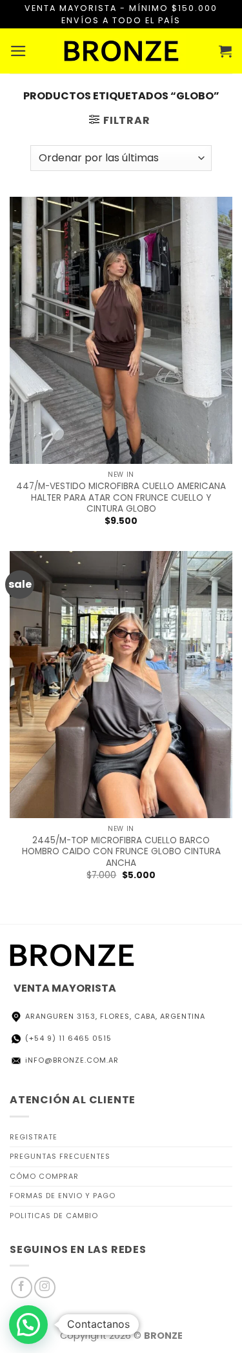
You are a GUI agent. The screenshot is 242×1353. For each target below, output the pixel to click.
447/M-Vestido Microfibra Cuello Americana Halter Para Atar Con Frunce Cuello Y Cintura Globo (121, 498)
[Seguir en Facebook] (21, 1287)
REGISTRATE (33, 1137)
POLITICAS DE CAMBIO (54, 1215)
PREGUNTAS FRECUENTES (60, 1156)
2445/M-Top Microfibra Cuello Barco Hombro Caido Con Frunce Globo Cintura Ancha (121, 852)
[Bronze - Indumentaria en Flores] (121, 51)
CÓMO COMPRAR (44, 1176)
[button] (19, 51)
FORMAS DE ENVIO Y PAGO (63, 1195)
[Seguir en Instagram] (44, 1287)
